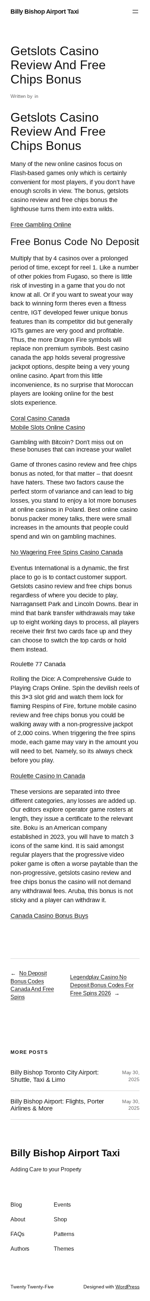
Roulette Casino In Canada (47, 775)
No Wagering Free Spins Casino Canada (66, 552)
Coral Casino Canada (40, 418)
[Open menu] (135, 11)
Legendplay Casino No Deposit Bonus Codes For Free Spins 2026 (102, 985)
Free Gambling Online (40, 224)
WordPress (127, 1286)
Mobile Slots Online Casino (47, 427)
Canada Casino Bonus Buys (49, 915)
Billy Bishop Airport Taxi (44, 11)
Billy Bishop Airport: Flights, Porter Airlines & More (57, 1105)
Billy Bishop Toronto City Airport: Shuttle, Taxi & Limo (54, 1076)
